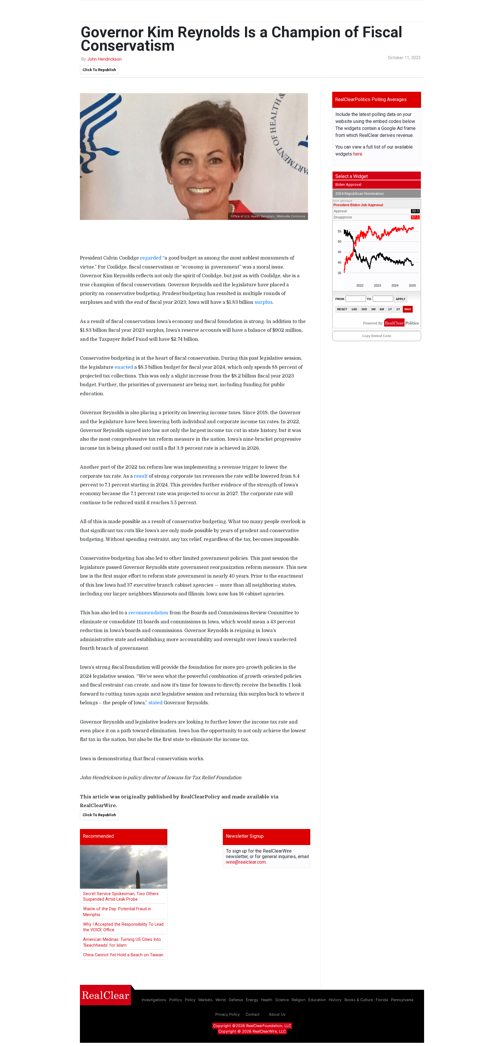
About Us (277, 1014)
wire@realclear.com (246, 862)
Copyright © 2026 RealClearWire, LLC (252, 1031)
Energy (252, 1000)
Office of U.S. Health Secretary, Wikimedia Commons (268, 216)
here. (358, 154)
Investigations (154, 1000)
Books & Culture (358, 1000)
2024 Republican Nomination (359, 193)
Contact (253, 1014)
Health (266, 1000)
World (221, 1000)
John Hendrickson (104, 59)
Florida (382, 1000)
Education (317, 1000)
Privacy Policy (227, 1014)
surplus (263, 302)
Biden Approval (348, 184)
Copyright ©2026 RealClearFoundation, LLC (252, 1026)
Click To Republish (99, 70)
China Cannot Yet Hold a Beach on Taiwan (123, 954)
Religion (298, 1000)
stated (155, 702)
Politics (175, 1000)
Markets (205, 1000)
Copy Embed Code (376, 336)
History (335, 1000)
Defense (236, 1000)
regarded (150, 258)
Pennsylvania (402, 1000)
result (141, 476)
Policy (190, 1000)
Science (282, 1000)
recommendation (148, 612)
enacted (124, 367)
